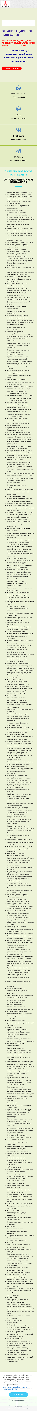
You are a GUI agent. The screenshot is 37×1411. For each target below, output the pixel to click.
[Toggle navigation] (34, 4)
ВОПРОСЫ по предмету (12, 68)
